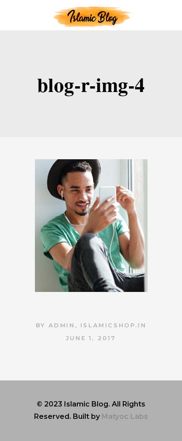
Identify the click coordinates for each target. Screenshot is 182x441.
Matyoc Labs (125, 416)
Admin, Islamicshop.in (98, 325)
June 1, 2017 (91, 337)
